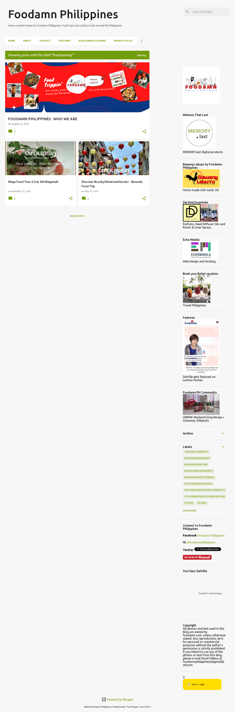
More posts (77, 216)
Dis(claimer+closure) (92, 41)
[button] (144, 131)
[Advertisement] (164, 117)
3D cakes (202, 503)
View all (142, 55)
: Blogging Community (196, 452)
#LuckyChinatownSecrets (198, 471)
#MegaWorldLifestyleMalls (199, 477)
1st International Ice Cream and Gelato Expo (208, 496)
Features (64, 41)
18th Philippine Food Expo (198, 484)
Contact (45, 41)
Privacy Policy (123, 41)
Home (11, 41)
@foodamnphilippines (201, 542)
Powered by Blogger (119, 699)
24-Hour (188, 503)
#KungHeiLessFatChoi (195, 464)
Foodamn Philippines (63, 14)
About (27, 41)
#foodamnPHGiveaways (197, 458)
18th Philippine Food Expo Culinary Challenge (208, 490)
